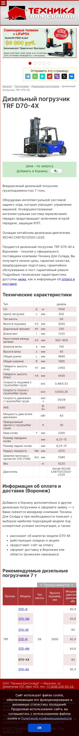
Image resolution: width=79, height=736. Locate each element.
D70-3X (24, 629)
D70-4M (24, 648)
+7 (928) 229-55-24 (60, 686)
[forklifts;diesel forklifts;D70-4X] (56, 171)
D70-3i (23, 609)
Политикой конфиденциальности (46, 718)
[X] (64, 76)
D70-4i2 (24, 669)
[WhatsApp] (35, 76)
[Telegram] (28, 76)
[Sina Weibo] (49, 76)
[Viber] (57, 76)
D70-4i (23, 639)
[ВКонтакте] (71, 76)
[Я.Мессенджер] (42, 76)
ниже (22, 279)
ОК (39, 727)
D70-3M (24, 618)
